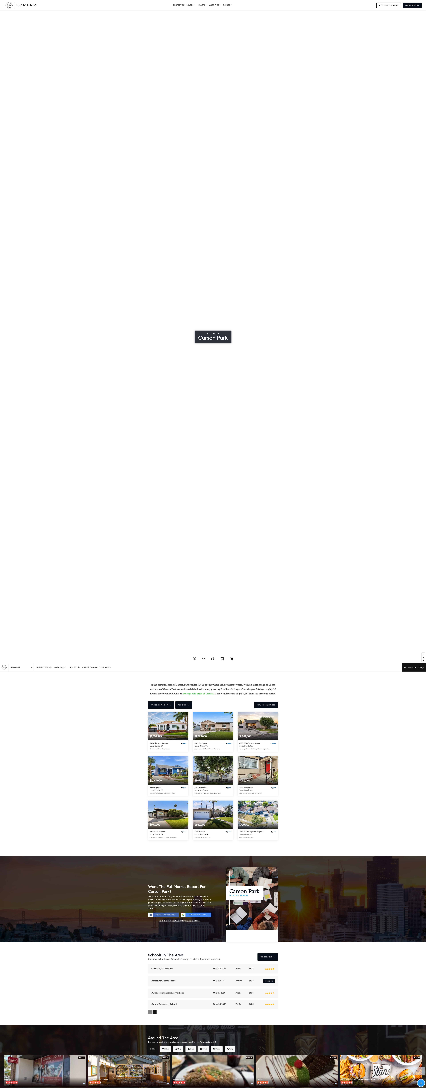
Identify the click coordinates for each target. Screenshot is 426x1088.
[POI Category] (194, 658)
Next (416, 1071)
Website (269, 981)
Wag (231, 1049)
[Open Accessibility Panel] (421, 1083)
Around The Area (89, 667)
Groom (217, 1049)
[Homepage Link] (21, 5)
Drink (166, 1049)
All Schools (266, 957)
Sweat (205, 1049)
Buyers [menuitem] (190, 5)
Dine (154, 1049)
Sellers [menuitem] (202, 5)
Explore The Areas (389, 5)
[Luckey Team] (4, 667)
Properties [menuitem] (178, 5)
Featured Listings (43, 667)
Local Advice (105, 667)
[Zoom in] (423, 654)
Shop (179, 1049)
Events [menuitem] (227, 5)
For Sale (182, 705)
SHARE (82, 1057)
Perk (192, 1049)
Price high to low (159, 705)
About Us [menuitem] (214, 5)
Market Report (60, 667)
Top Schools (74, 667)
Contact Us (413, 5)
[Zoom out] (423, 657)
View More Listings (266, 705)
